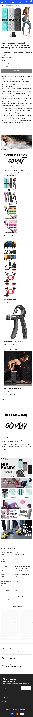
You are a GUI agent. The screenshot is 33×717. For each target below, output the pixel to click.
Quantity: (3, 60)
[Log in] (26, 2)
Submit (26, 688)
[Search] (6, 2)
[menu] (2, 2)
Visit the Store (7, 239)
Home (2, 5)
